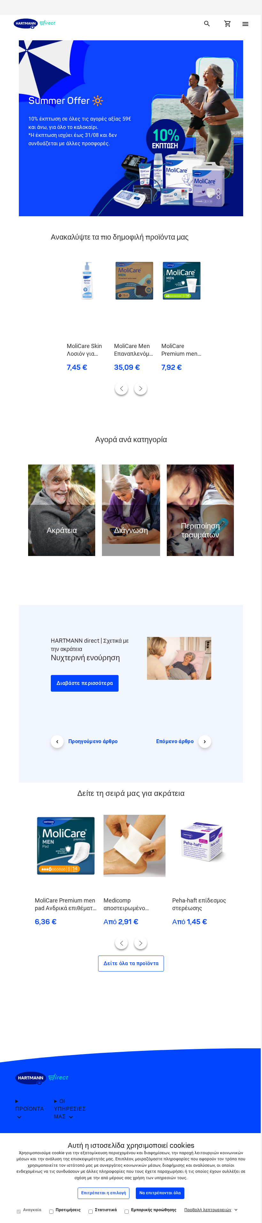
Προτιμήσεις (68, 1210)
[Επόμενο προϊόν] (140, 388)
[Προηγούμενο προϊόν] (121, 388)
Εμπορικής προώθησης (153, 1210)
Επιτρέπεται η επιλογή (103, 1193)
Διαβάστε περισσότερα (85, 683)
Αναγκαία (32, 1210)
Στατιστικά (106, 1210)
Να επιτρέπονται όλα (160, 1193)
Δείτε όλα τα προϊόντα (131, 963)
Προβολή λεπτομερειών (207, 1210)
